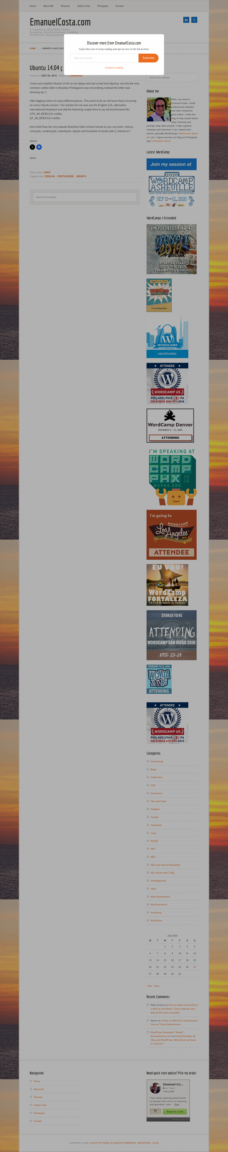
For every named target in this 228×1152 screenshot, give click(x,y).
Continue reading (114, 67)
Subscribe (149, 57)
